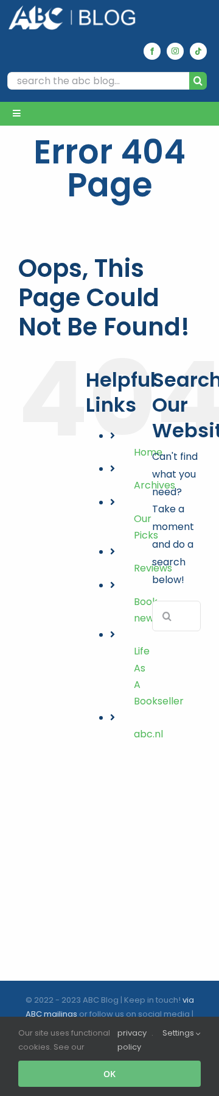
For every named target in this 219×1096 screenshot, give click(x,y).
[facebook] (152, 51)
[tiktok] (198, 51)
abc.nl (148, 734)
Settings (179, 1033)
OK (109, 1074)
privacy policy (132, 1040)
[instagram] (175, 51)
